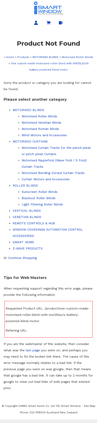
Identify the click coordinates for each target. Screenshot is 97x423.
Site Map (89, 405)
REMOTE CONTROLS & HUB (34, 223)
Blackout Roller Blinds (38, 198)
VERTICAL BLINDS (27, 210)
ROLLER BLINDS (25, 185)
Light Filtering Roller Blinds (42, 204)
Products (23, 57)
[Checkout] (61, 23)
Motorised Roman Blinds (40, 129)
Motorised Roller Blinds (77, 57)
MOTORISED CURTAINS (30, 141)
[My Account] (36, 23)
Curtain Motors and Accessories (46, 179)
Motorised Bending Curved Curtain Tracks (53, 173)
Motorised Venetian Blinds (41, 122)
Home (10, 57)
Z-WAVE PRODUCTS (28, 248)
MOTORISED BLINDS (45, 57)
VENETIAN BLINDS (27, 217)
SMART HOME (23, 242)
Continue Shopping (22, 258)
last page (33, 350)
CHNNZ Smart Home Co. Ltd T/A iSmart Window (50, 405)
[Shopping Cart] (48, 23)
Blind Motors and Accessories (44, 135)
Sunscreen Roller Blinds (40, 192)
